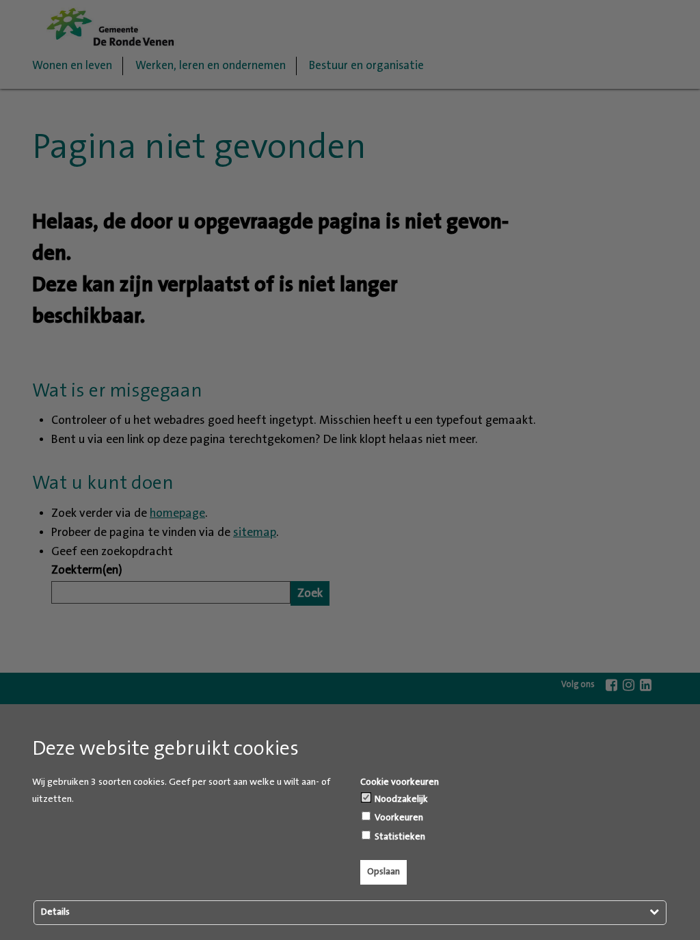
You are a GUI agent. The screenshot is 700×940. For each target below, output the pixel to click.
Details (55, 912)
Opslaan (383, 871)
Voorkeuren (398, 817)
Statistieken (399, 836)
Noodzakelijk (400, 799)
